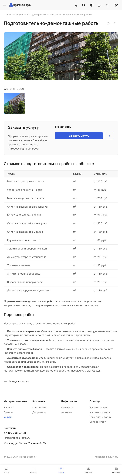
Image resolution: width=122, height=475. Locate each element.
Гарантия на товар (100, 417)
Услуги (8, 417)
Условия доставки (100, 412)
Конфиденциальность (106, 456)
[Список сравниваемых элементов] (99, 5)
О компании (39, 407)
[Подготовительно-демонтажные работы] (61, 79)
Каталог (8, 407)
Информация (69, 401)
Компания (38, 401)
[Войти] (91, 5)
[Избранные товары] (107, 5)
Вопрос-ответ (98, 421)
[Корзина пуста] (116, 5)
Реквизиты (67, 407)
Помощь (95, 401)
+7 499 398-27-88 (15, 433)
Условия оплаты (99, 407)
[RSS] (115, 23)
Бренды (8, 412)
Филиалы (66, 412)
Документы (39, 412)
